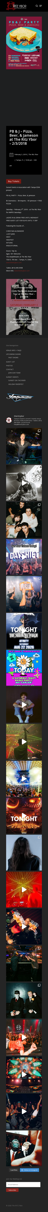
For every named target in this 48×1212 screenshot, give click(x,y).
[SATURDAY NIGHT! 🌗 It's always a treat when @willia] (24, 1074)
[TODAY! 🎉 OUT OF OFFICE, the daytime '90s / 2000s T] (24, 668)
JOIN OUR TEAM (14, 373)
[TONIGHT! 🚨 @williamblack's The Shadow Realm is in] (24, 631)
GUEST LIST (10, 362)
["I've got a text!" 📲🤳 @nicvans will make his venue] (24, 1037)
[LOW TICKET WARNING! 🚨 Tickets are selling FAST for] (24, 1148)
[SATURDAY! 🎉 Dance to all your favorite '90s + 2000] (24, 1111)
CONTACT (10, 369)
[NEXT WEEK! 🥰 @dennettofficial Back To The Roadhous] (24, 705)
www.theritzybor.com (14, 262)
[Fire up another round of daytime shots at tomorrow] (24, 779)
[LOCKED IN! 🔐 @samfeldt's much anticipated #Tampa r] (24, 446)
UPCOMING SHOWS (13, 354)
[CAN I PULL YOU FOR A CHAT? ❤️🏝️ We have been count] (24, 594)
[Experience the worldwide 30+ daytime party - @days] (24, 557)
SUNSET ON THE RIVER (16, 380)
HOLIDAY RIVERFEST (16, 384)
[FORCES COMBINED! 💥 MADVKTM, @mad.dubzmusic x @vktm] (24, 1000)
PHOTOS (9, 366)
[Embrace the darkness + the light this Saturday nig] (24, 890)
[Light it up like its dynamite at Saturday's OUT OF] (24, 926)
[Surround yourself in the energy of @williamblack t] (24, 742)
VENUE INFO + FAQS (13, 350)
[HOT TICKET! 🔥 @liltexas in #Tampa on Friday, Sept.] (24, 483)
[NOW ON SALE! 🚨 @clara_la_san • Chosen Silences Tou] (24, 853)
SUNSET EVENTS (12, 377)
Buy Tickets (13, 181)
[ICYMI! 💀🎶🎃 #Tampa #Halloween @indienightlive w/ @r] (24, 520)
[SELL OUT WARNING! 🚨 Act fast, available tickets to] (24, 963)
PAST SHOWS (13, 357)
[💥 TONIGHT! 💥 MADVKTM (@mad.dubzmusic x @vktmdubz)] (24, 816)
